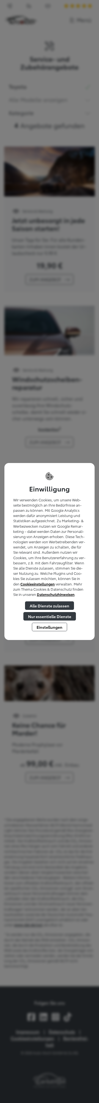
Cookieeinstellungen (37, 584)
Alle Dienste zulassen (49, 605)
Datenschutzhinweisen (56, 594)
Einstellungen (49, 627)
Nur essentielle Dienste (49, 616)
